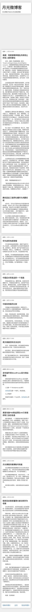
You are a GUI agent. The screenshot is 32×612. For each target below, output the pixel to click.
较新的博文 (6, 605)
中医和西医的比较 (10, 304)
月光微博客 (12, 7)
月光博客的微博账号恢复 (12, 464)
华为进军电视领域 (10, 241)
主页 (16, 605)
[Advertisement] (16, 31)
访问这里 (8, 390)
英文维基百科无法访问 (12, 342)
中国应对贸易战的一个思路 (13, 278)
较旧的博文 (25, 605)
